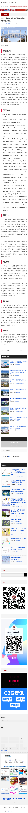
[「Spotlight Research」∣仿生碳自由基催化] (5, 772)
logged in (10, 456)
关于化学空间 (5, 807)
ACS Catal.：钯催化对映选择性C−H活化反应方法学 (18, 548)
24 (3, 748)
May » (5, 750)
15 (21, 741)
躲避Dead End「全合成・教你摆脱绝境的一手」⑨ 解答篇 (18, 529)
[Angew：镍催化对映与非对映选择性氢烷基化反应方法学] (14, 761)
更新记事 (10, 807)
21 (17, 745)
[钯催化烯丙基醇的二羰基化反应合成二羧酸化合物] (14, 772)
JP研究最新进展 (19, 477)
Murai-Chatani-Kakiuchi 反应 (18, 538)
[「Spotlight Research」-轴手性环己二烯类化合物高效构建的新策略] (23, 781)
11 (6, 741)
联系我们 (16, 807)
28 (17, 748)
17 (3, 745)
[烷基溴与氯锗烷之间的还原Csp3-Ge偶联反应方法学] (5, 790)
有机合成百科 (19, 540)
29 (21, 748)
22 (21, 745)
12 (10, 741)
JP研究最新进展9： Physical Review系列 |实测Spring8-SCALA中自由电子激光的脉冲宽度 (18, 471)
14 (17, 741)
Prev (8, 350)
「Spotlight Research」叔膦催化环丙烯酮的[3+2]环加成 (18, 490)
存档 (13, 807)
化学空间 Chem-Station (14, 799)
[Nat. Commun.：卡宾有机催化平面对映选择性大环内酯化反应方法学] (23, 790)
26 (10, 748)
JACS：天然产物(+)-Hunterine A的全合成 (16, 520)
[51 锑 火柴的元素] (14, 781)
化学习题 (18, 533)
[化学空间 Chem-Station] (8, 2)
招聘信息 (8, 23)
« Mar (2, 750)
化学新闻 (17, 383)
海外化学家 (19, 516)
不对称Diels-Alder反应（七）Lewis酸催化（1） (18, 558)
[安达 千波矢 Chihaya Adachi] (5, 779)
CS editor (22, 23)
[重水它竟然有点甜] (14, 790)
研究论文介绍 (19, 484)
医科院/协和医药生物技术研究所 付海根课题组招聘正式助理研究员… (18, 372)
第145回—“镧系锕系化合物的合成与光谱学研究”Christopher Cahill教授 (18, 511)
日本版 (21, 807)
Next (21, 350)
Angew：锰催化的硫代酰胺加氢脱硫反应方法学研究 (18, 481)
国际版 (24, 807)
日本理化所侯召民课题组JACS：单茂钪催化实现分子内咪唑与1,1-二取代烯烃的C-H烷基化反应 (18, 501)
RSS (14, 802)
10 (3, 741)
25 (6, 748)
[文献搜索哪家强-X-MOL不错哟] (23, 771)
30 (24, 748)
